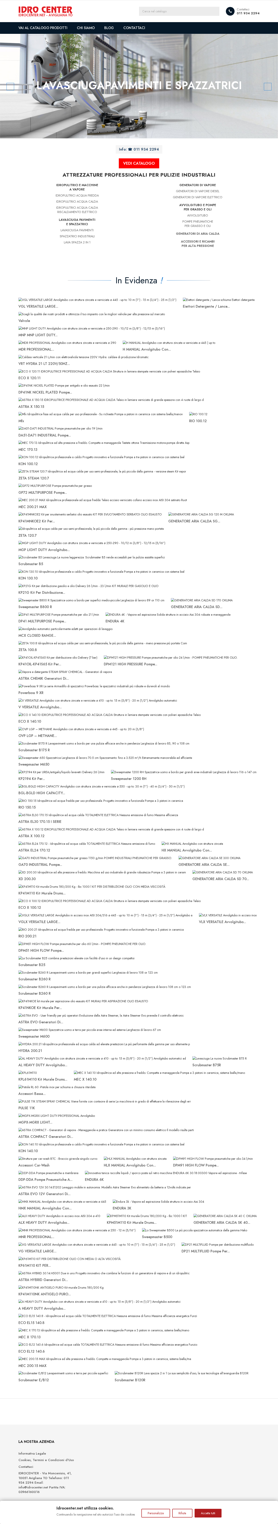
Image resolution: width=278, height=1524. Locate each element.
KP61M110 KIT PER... (34, 1265)
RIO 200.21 (27, 936)
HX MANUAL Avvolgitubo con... (187, 850)
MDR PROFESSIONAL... (36, 349)
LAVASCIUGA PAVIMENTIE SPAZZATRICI (77, 222)
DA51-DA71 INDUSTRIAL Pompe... (44, 435)
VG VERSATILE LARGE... (37, 1251)
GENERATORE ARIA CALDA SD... (196, 606)
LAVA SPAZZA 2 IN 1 (77, 242)
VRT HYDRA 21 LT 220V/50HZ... (44, 363)
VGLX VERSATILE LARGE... (39, 921)
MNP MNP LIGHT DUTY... (38, 335)
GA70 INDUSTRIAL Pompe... (40, 864)
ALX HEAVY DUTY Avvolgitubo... (44, 1222)
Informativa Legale (32, 1453)
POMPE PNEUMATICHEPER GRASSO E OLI (197, 223)
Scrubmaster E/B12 (33, 1380)
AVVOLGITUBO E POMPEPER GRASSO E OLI (197, 207)
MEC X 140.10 (85, 1079)
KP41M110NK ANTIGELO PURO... (44, 1294)
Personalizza (156, 1513)
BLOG (109, 27)
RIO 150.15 (27, 807)
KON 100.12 (28, 463)
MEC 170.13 (27, 449)
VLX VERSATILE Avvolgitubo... (222, 921)
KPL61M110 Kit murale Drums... (42, 1079)
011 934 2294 (248, 13)
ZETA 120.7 (27, 535)
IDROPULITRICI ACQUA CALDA (77, 201)
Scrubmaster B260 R (34, 979)
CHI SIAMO (86, 27)
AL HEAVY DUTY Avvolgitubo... (42, 1065)
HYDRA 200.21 (30, 1050)
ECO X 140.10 (29, 721)
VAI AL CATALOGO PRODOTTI (42, 27)
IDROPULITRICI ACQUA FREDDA (77, 195)
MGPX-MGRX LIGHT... (35, 1122)
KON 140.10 (28, 1150)
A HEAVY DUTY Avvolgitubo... (42, 1308)
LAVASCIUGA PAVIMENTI (77, 230)
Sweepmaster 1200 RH (128, 778)
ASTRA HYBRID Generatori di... (43, 1279)
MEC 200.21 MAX (32, 506)
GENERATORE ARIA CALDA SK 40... (222, 1222)
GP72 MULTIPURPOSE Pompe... (42, 492)
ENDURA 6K (94, 1179)
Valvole (24, 320)
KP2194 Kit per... (31, 778)
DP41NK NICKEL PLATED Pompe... (45, 392)
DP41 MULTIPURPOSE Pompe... (42, 621)
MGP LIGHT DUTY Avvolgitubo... (44, 549)
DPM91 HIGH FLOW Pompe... (196, 1165)
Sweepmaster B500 (157, 1236)
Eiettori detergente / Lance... (206, 306)
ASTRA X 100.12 (31, 835)
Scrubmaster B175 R (34, 750)
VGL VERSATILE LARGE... (38, 306)
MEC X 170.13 (29, 1337)
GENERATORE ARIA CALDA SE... (204, 864)
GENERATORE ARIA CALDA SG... (194, 521)
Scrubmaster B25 (31, 964)
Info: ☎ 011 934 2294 (139, 149)
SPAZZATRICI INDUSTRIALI (77, 236)
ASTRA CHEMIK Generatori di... (43, 678)
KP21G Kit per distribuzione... (41, 592)
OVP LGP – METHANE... (37, 735)
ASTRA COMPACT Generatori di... (45, 1136)
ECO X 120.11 (29, 378)
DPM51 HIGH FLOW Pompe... (41, 950)
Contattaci (25, 1467)
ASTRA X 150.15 (31, 406)
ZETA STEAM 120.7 (33, 478)
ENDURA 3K (122, 1208)
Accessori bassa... (32, 1093)
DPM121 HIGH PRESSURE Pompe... (130, 664)
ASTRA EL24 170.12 (34, 850)
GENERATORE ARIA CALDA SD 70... (220, 878)
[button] (21, 86)
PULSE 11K (26, 1108)
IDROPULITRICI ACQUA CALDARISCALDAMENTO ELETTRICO (77, 209)
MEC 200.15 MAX (32, 1365)
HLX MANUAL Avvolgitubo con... (130, 1165)
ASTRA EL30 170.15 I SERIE (39, 821)
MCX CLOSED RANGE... (37, 635)
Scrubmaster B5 (30, 563)
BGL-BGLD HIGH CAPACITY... (41, 793)
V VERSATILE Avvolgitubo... (40, 707)
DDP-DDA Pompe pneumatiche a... (45, 1179)
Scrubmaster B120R (130, 1380)
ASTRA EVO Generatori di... (40, 1022)
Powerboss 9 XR (30, 692)
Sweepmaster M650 (33, 764)
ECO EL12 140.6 (31, 1351)
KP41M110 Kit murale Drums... (42, 893)
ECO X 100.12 (29, 907)
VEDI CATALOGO (139, 163)
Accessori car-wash (34, 1165)
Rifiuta (182, 1513)
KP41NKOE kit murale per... (40, 1007)
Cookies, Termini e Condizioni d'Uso (46, 1460)
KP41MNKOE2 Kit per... (36, 521)
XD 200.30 (27, 878)
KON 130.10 (28, 578)
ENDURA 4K (115, 621)
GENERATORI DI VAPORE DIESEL (197, 191)
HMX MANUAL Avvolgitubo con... (45, 1208)
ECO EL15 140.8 (31, 1322)
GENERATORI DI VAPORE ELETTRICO (197, 197)
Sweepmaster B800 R (35, 606)
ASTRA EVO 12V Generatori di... (44, 1193)
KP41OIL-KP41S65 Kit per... (39, 664)
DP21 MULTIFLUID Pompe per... (206, 1251)
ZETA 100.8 (27, 649)
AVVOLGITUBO (197, 215)
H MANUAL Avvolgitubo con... (147, 349)
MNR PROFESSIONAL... (36, 1236)
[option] (139, 86)
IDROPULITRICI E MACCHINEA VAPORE (77, 187)
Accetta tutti (208, 1513)
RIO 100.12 (198, 420)
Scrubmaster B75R (206, 1065)
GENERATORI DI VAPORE (197, 185)
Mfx (21, 420)
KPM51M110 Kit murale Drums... (132, 1222)
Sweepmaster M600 (34, 1036)
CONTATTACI (134, 27)
